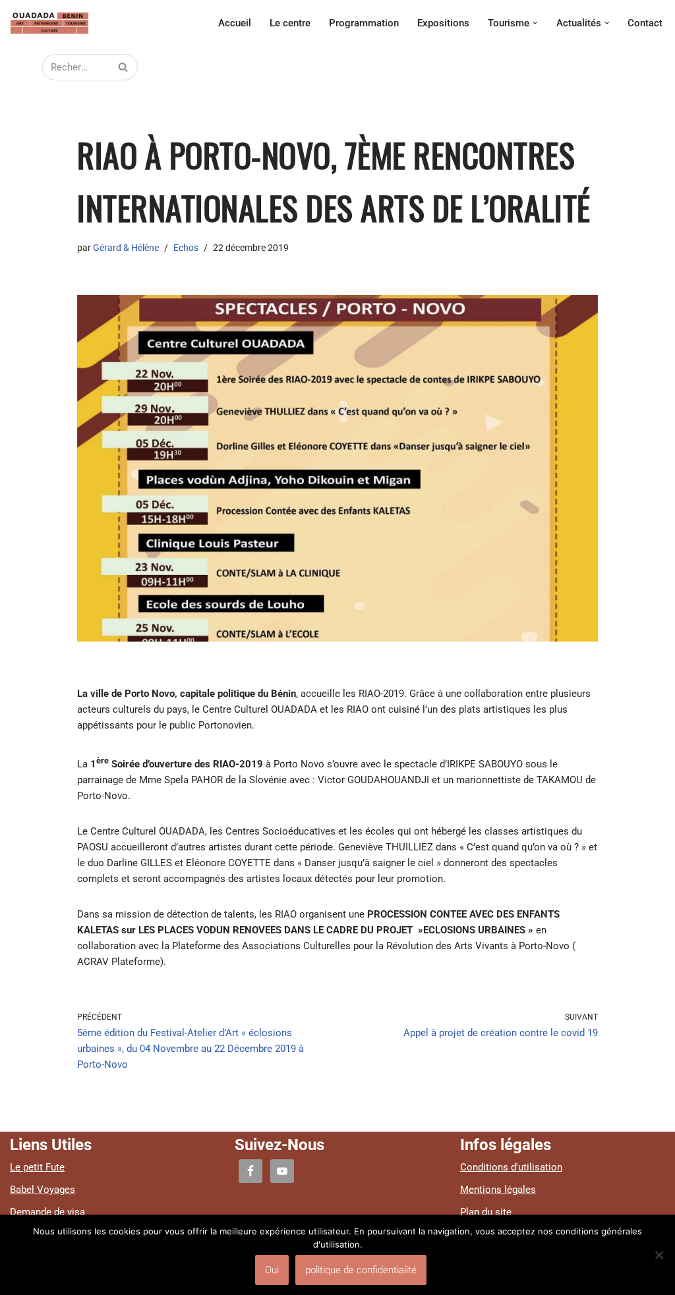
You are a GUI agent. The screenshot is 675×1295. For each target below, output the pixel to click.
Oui (272, 1270)
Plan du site (486, 1212)
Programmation (364, 23)
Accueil (234, 23)
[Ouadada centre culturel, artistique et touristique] (49, 23)
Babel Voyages (42, 1190)
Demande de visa (47, 1212)
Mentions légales (498, 1190)
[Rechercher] (123, 67)
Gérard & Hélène (126, 247)
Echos (185, 247)
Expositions (443, 23)
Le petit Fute (37, 1167)
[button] (535, 23)
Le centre (290, 23)
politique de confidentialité (361, 1270)
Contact (645, 23)
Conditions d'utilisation (511, 1167)
